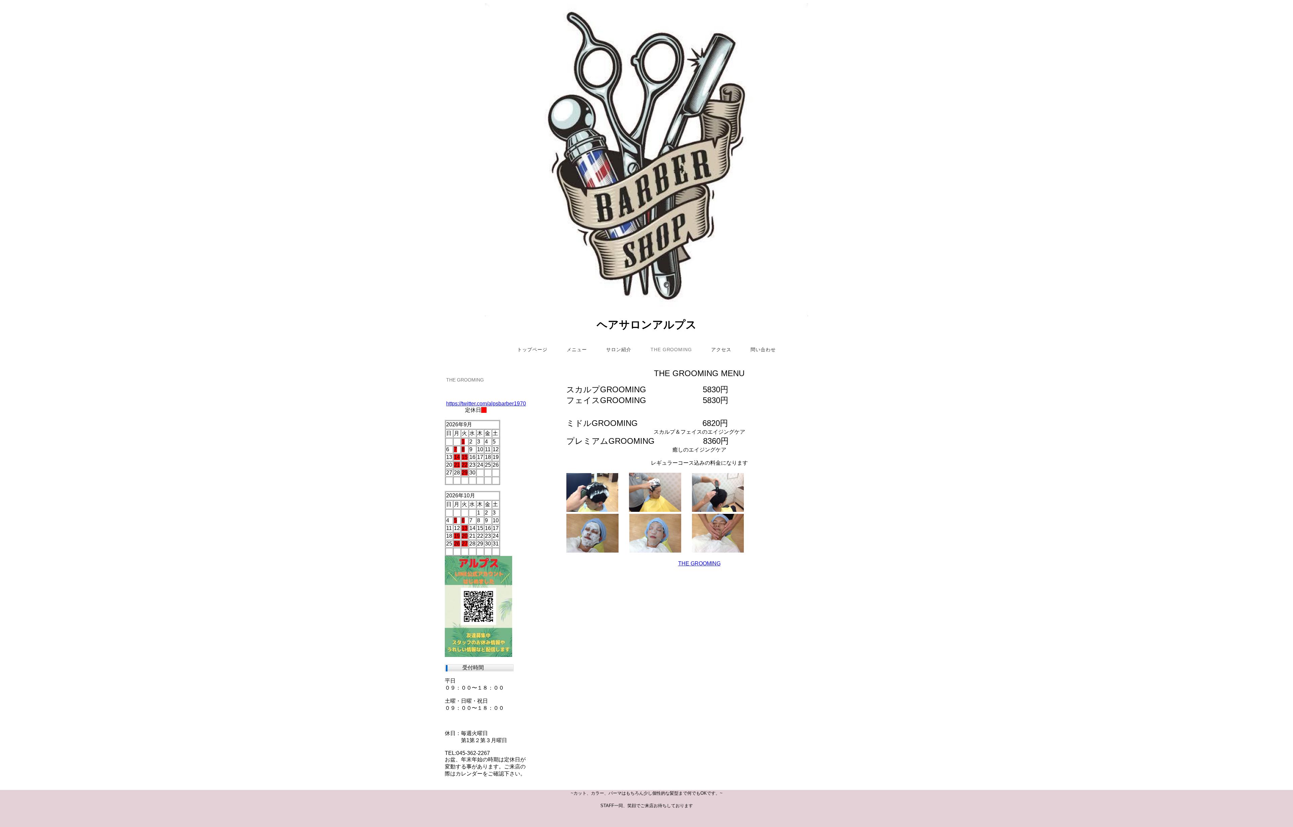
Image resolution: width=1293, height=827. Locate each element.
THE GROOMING (699, 563)
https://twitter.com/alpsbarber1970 (486, 403)
